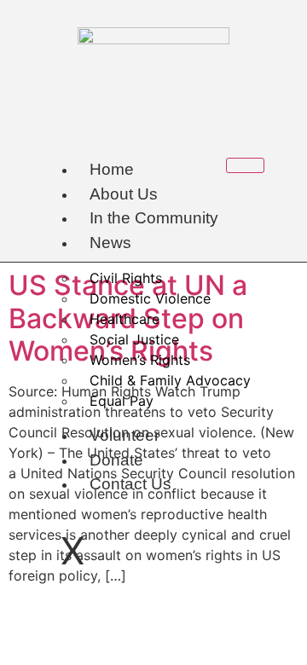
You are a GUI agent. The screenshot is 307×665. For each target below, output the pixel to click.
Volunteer (124, 435)
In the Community (154, 218)
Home (112, 169)
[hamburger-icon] (245, 165)
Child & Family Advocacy (170, 380)
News (110, 243)
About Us (124, 194)
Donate (116, 460)
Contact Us (130, 484)
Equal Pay (122, 400)
